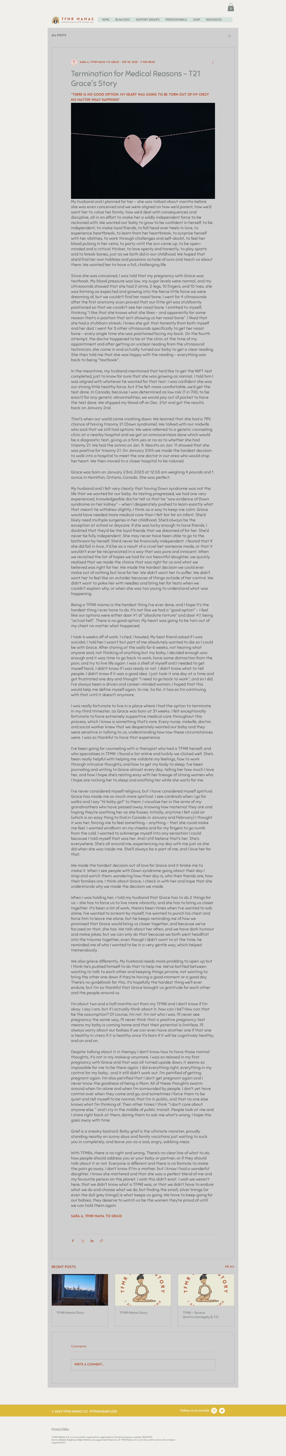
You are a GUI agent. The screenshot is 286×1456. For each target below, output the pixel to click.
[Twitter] (222, 1411)
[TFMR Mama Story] (80, 1290)
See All (229, 1266)
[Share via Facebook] (73, 1241)
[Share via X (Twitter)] (82, 1241)
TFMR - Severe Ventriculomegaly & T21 (200, 1314)
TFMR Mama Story (70, 1312)
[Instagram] (214, 1411)
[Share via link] (101, 1241)
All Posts (59, 35)
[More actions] (212, 62)
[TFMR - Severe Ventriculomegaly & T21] (206, 1290)
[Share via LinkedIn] (92, 1241)
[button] (230, 7)
